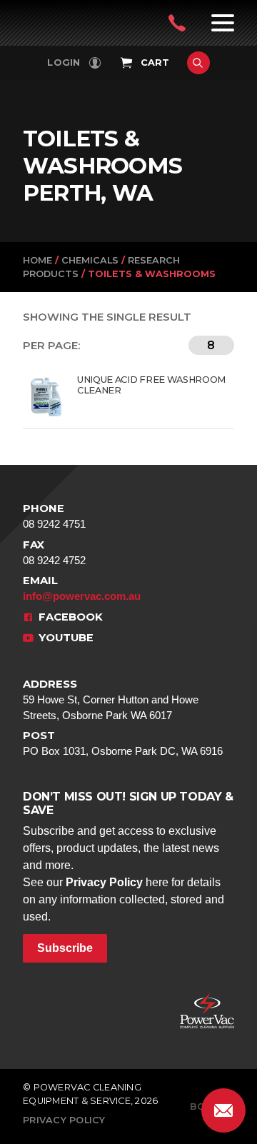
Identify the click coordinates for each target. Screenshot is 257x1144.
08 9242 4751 (54, 516)
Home (37, 260)
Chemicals (90, 260)
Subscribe (65, 948)
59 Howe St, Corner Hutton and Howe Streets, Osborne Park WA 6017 (110, 699)
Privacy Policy (104, 882)
